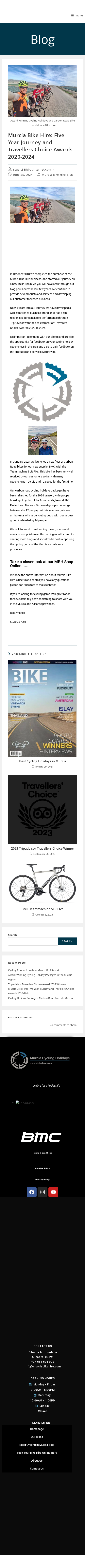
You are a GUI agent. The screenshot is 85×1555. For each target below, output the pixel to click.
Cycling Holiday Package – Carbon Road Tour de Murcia (40, 998)
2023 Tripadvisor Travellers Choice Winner (42, 848)
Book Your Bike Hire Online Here (37, 1452)
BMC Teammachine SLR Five (42, 909)
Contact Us (37, 1468)
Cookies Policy (42, 1168)
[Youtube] (53, 1192)
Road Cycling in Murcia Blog (36, 1444)
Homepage (37, 1429)
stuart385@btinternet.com (32, 169)
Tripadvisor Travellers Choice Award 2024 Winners (37, 984)
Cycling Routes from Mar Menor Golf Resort (33, 970)
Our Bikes (37, 1436)
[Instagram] (42, 1192)
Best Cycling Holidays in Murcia (42, 761)
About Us (36, 1460)
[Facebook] (32, 1192)
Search (12, 935)
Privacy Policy (42, 1179)
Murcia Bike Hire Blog (57, 174)
